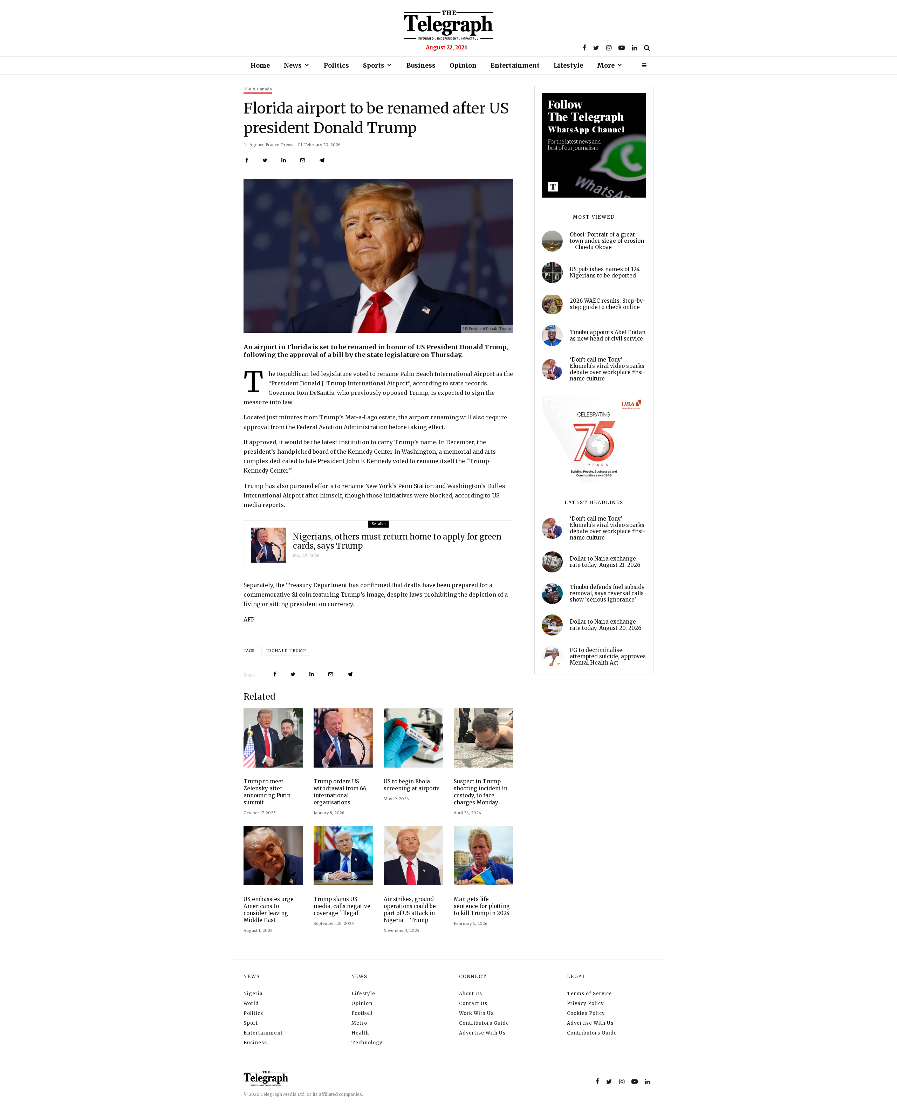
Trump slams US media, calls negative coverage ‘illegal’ (342, 906)
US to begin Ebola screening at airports (412, 785)
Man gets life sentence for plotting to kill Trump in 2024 (482, 906)
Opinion (463, 65)
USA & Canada (258, 89)
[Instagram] (609, 48)
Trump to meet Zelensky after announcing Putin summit (267, 792)
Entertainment (515, 65)
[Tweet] (264, 160)
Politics (336, 65)
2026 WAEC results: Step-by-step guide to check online (607, 304)
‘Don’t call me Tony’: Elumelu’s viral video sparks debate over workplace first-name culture (607, 369)
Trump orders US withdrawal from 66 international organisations (340, 792)
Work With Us (476, 1013)
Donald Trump (287, 650)
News (293, 65)
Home (260, 65)
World (251, 1003)
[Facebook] (584, 48)
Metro (359, 1023)
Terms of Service (589, 994)
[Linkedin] (634, 48)
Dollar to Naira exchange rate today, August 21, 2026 (605, 562)
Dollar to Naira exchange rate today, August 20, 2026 (605, 625)
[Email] (302, 160)
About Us (470, 994)
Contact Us (473, 1003)
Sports (373, 65)
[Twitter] (596, 48)
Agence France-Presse (271, 144)
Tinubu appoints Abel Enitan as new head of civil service (607, 335)
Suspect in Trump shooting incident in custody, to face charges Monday (480, 792)
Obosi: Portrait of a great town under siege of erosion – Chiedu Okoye (607, 241)
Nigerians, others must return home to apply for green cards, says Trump (397, 541)
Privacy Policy (585, 1003)
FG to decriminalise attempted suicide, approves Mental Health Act (608, 656)
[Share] (246, 160)
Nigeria (253, 994)
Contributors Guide (484, 1023)
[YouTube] (621, 48)
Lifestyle (568, 65)
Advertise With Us (482, 1033)
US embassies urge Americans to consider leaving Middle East (269, 909)
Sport (251, 1023)
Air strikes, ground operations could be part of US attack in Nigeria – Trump (410, 909)
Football (362, 1013)
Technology (367, 1043)
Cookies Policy (586, 1013)
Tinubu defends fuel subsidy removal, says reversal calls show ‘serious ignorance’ (607, 593)
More (606, 65)
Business (421, 65)
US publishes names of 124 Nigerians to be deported (605, 272)
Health (360, 1033)
